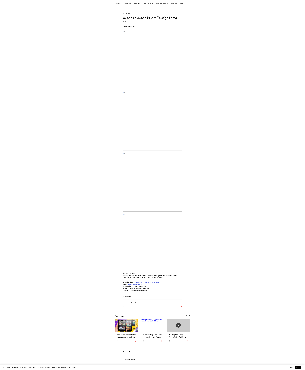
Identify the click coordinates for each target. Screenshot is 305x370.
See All (188, 316)
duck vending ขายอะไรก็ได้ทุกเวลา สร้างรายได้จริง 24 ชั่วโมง (152, 336)
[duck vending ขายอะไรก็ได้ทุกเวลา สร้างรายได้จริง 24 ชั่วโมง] (152, 325)
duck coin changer (162, 3)
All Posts (117, 3)
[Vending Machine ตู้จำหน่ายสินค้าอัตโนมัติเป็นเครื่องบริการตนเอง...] (178, 325)
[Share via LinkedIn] (131, 302)
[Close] (303, 367)
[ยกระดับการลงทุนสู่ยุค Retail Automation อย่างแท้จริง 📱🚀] (126, 325)
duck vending (148, 3)
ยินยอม (298, 367)
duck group (127, 3)
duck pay (174, 3)
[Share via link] (135, 302)
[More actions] (181, 14)
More (181, 3)
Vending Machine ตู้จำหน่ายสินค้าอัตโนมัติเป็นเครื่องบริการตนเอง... (177, 336)
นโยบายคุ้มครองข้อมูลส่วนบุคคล (69, 367)
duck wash (137, 3)
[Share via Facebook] (124, 302)
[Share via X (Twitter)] (128, 302)
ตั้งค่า (291, 367)
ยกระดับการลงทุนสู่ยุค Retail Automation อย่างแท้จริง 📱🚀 (126, 336)
